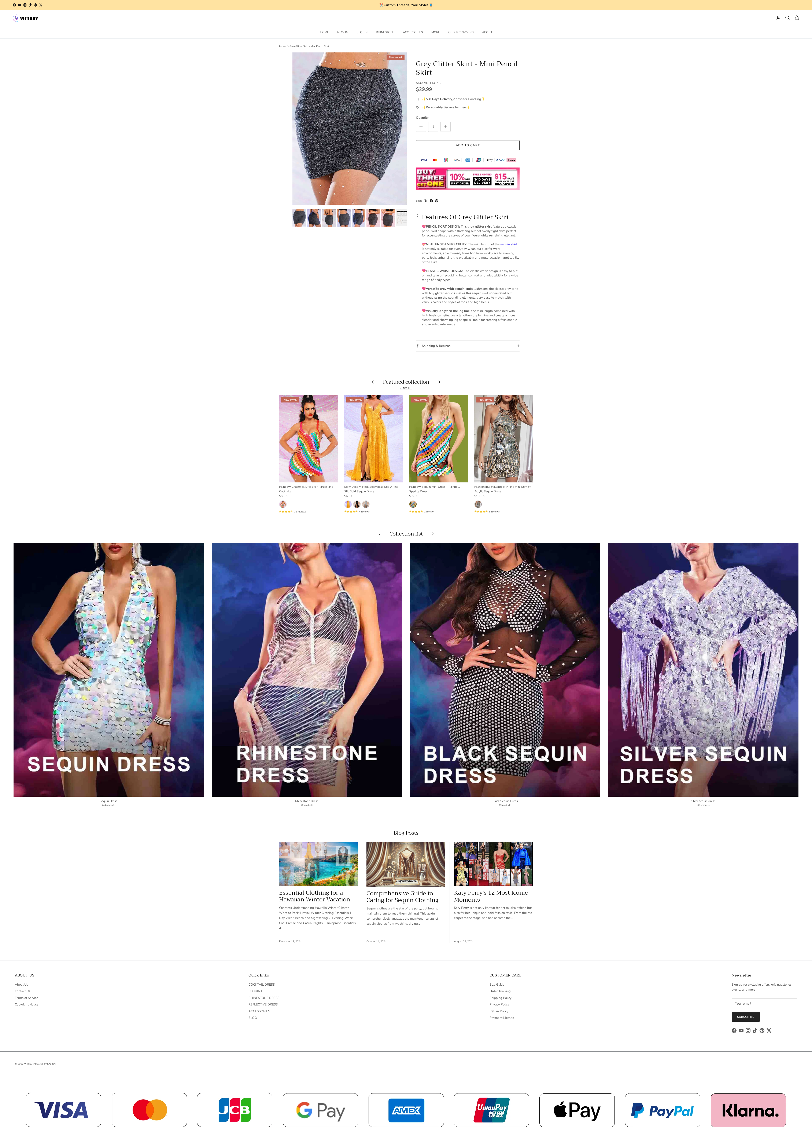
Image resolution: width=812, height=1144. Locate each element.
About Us (21, 984)
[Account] (777, 18)
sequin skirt (508, 244)
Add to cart (468, 145)
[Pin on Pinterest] (436, 200)
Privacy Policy (499, 1004)
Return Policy (499, 1011)
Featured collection (406, 382)
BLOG (252, 1018)
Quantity (422, 117)
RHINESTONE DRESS (263, 998)
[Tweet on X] (426, 200)
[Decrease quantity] (421, 127)
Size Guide (497, 984)
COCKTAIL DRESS (261, 984)
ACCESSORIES (413, 32)
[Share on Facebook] (431, 200)
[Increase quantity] (445, 127)
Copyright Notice (26, 1004)
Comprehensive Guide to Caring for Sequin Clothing (402, 896)
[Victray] (25, 18)
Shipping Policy (501, 998)
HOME (324, 32)
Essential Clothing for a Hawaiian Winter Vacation (314, 896)
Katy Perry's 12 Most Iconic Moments (491, 896)
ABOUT (487, 32)
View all (406, 388)
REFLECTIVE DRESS (263, 1004)
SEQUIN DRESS (259, 991)
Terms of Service (26, 998)
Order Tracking (500, 991)
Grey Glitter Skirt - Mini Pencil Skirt (309, 46)
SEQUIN (362, 32)
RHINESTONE (385, 32)
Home (282, 46)
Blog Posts (406, 832)
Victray (28, 1064)
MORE (435, 32)
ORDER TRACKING (461, 32)
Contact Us (22, 991)
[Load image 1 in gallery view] (349, 128)
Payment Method (502, 1018)
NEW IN (342, 32)
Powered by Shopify (44, 1064)
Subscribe (745, 1017)
